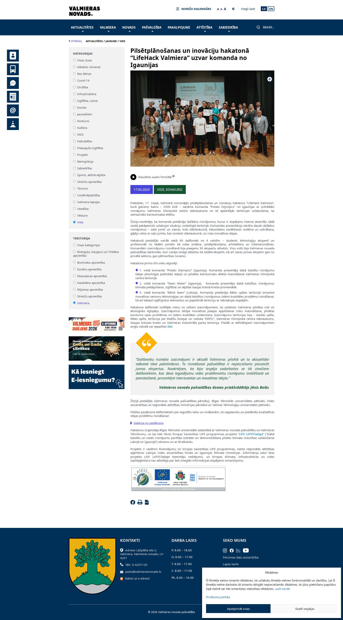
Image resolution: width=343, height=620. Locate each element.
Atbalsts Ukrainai (88, 67)
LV (264, 9)
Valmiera (108, 27)
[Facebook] (133, 503)
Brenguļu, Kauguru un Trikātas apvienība (96, 254)
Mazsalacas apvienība (92, 276)
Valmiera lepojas (88, 202)
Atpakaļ (76, 41)
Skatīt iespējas (304, 609)
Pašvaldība (151, 27)
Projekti (82, 155)
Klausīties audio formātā (155, 177)
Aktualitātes (82, 27)
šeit (170, 326)
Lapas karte (231, 564)
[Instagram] (226, 550)
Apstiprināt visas (238, 609)
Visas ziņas (84, 60)
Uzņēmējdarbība (88, 195)
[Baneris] (96, 322)
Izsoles (82, 107)
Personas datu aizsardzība (240, 557)
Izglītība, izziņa (87, 101)
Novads (129, 27)
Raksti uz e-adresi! (137, 578)
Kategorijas (82, 53)
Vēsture (82, 215)
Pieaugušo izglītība (90, 148)
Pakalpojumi (179, 27)
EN (271, 9)
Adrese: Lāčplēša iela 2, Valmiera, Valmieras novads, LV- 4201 (142, 554)
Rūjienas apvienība (90, 289)
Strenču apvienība (89, 182)
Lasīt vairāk (282, 589)
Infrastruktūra (86, 94)
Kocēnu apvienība (89, 269)
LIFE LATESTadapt (251, 434)
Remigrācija (85, 161)
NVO (80, 134)
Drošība (82, 87)
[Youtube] (247, 550)
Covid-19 (83, 80)
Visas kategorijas (88, 245)
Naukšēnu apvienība (91, 282)
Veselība (83, 209)
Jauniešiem (84, 114)
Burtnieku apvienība (91, 262)
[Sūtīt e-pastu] (122, 572)
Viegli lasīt (248, 9)
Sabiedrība (228, 27)
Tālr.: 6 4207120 (136, 565)
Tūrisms (82, 188)
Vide (80, 222)
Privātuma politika (218, 597)
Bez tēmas (84, 74)
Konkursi (83, 121)
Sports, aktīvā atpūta (91, 175)
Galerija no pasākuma (148, 423)
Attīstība (204, 27)
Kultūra (82, 128)
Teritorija (81, 238)
